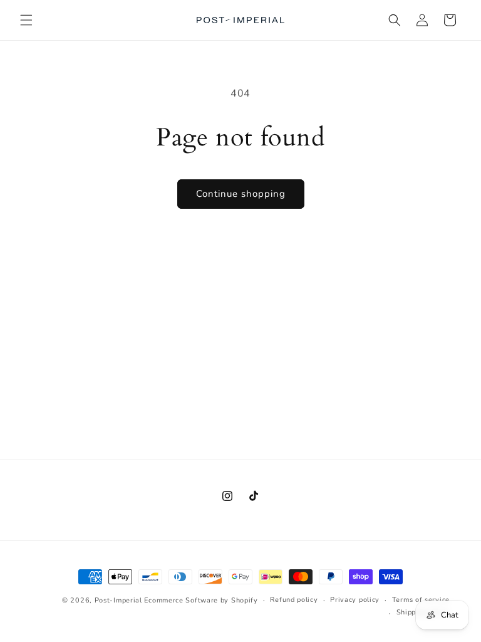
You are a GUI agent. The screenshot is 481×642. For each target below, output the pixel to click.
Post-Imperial (118, 600)
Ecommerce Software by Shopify (200, 600)
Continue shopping (241, 193)
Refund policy (294, 599)
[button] (26, 20)
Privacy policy (355, 599)
